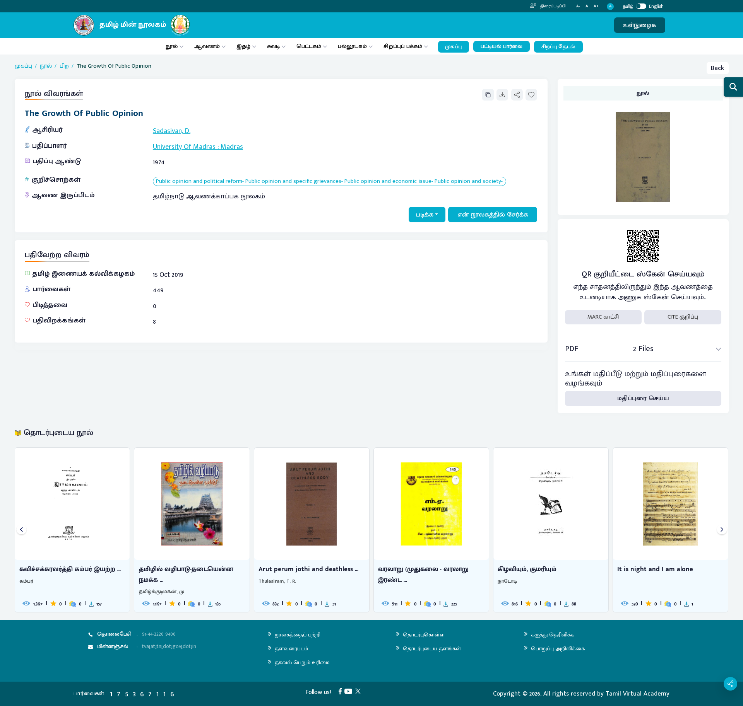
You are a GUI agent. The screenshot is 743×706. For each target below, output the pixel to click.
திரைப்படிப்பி (552, 6)
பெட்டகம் (308, 46)
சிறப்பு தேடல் (558, 46)
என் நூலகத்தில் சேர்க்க (492, 214)
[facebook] (342, 691)
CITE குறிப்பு (683, 317)
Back (717, 68)
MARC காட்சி (603, 317)
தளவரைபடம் (291, 649)
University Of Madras (184, 147)
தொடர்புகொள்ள (424, 635)
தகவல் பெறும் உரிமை (302, 662)
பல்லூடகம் (352, 46)
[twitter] (359, 691)
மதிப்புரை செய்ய (643, 398)
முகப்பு (453, 46)
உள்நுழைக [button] (639, 25)
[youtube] (349, 691)
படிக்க (424, 214)
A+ (596, 6)
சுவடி (273, 46)
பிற (64, 66)
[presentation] (21, 530)
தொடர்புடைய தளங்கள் (432, 649)
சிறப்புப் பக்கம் (402, 46)
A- (578, 6)
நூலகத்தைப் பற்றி (297, 635)
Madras (232, 147)
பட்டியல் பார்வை (501, 46)
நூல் (172, 46)
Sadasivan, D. (171, 131)
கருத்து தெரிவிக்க (552, 635)
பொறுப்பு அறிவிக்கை (558, 649)
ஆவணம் (207, 46)
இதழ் (243, 46)
